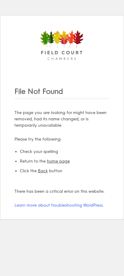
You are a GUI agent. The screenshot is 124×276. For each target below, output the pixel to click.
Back (43, 170)
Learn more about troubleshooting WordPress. (59, 205)
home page (58, 161)
